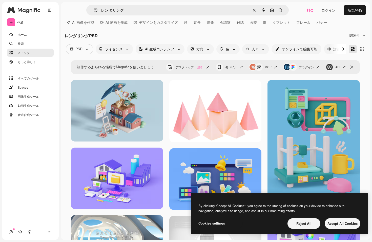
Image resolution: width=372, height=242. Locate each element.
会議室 (225, 22)
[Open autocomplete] (93, 10)
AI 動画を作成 (117, 22)
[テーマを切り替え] (29, 232)
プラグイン (306, 67)
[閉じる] (352, 67)
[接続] (11, 232)
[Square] (362, 49)
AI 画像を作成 (83, 22)
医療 (253, 22)
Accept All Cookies (342, 223)
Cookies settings (211, 223)
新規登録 (355, 10)
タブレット (281, 22)
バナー (322, 22)
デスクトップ (189, 67)
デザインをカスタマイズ (158, 22)
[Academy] (20, 232)
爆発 (210, 22)
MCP (268, 67)
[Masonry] (353, 49)
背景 (197, 22)
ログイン (328, 10)
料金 (310, 10)
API (337, 67)
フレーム (303, 22)
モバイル (231, 67)
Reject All (304, 223)
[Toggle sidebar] (50, 10)
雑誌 (240, 22)
